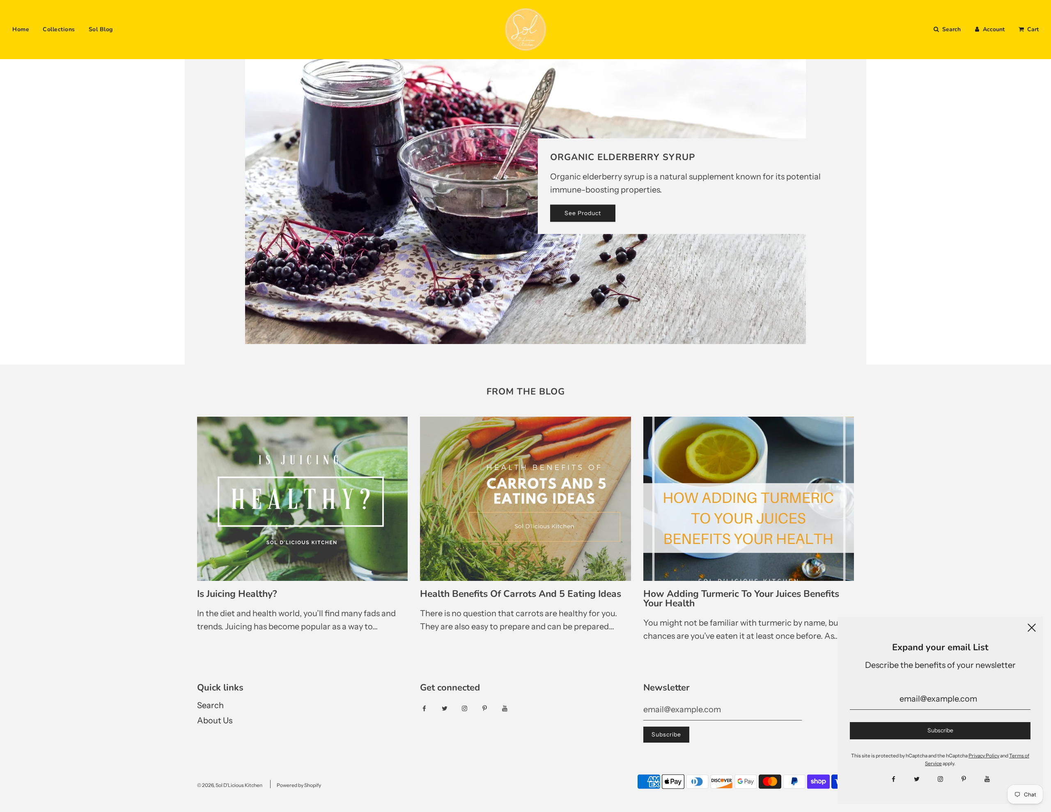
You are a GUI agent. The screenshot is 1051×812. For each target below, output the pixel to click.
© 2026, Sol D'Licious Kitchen (229, 785)
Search (210, 705)
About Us (214, 720)
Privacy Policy (983, 755)
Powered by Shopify (299, 785)
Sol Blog (101, 29)
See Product (583, 213)
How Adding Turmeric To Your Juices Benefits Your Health (741, 598)
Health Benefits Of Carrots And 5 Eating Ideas (520, 593)
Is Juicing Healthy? (237, 593)
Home (20, 29)
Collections (59, 29)
